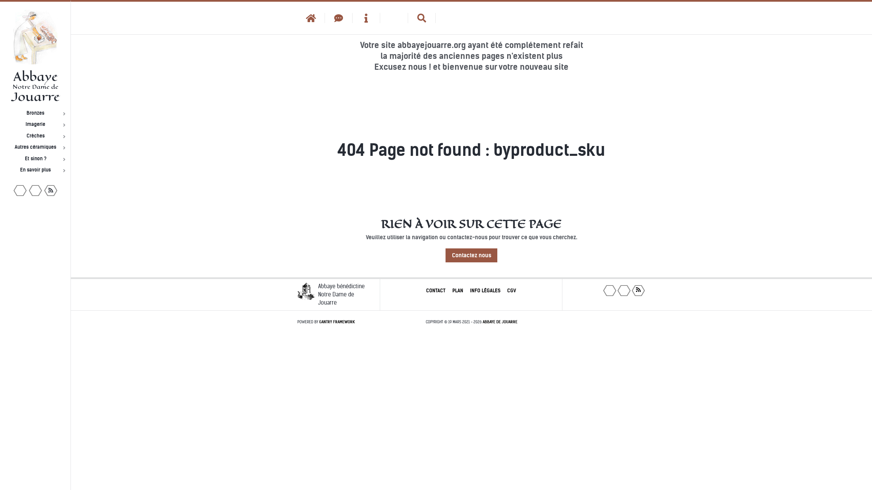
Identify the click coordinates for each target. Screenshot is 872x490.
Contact (436, 291)
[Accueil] (311, 18)
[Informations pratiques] (366, 18)
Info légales (485, 291)
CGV (511, 291)
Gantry (337, 322)
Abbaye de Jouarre (500, 322)
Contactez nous (471, 255)
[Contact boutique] (339, 18)
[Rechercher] (422, 18)
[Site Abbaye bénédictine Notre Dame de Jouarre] (449, 18)
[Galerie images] (394, 18)
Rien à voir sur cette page (471, 223)
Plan (457, 291)
